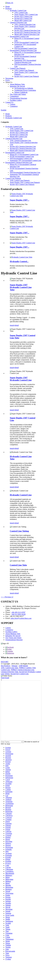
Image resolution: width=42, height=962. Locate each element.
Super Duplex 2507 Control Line (26, 14)
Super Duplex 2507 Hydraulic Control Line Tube (21, 287)
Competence (14, 96)
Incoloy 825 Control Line (23, 16)
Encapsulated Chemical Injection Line (23, 50)
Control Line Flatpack (17, 68)
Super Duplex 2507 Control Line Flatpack (25, 182)
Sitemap (14, 666)
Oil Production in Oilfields (23, 88)
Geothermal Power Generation (25, 90)
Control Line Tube (18, 565)
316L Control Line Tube (9, 668)
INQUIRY (5, 662)
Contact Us (9, 102)
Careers (12, 104)
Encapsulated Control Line (19, 36)
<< (2, 597)
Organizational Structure (18, 98)
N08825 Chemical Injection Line (22, 670)
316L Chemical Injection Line (25, 24)
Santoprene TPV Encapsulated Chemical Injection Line (25, 61)
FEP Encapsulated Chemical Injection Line (25, 172)
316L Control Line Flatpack (24, 70)
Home (7, 6)
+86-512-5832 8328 (18, 614)
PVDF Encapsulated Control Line (26, 42)
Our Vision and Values (18, 94)
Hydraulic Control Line (18, 10)
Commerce (14, 106)
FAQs (7, 80)
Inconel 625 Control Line (23, 18)
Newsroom (9, 78)
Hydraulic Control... (19, 261)
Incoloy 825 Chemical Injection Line (27, 30)
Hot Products (5, 666)
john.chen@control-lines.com (21, 618)
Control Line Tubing (19, 531)
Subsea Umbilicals (20, 92)
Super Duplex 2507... (19, 200)
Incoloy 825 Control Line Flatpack (26, 76)
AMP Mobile (23, 666)
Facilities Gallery (16, 100)
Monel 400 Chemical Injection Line (27, 34)
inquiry (12, 325)
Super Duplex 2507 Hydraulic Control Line (21, 378)
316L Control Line (21, 12)
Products (8, 8)
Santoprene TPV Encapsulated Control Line (25, 160)
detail (17, 325)
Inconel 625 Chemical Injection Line (27, 32)
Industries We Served (17, 86)
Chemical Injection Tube (9, 672)
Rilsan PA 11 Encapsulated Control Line (24, 154)
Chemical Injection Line (18, 22)
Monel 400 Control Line (23, 20)
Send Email (5, 678)
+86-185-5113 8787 (18, 612)
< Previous (7, 597)
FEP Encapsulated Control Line (25, 48)
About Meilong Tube (17, 84)
